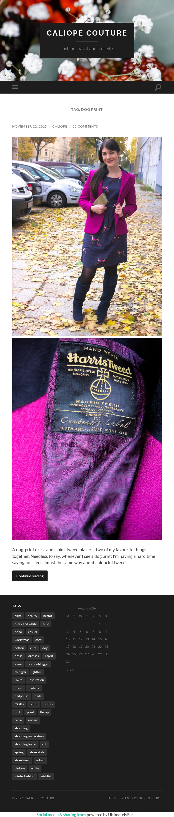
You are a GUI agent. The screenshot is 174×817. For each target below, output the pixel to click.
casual (32, 632)
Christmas (22, 640)
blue (46, 624)
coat (38, 640)
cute (33, 648)
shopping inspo (25, 744)
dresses (33, 656)
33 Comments (85, 126)
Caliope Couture (87, 33)
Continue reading (30, 576)
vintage (20, 768)
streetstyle (37, 752)
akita (18, 616)
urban (40, 760)
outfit (34, 704)
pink (18, 712)
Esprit (49, 656)
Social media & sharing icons (61, 814)
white (35, 768)
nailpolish (22, 696)
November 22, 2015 (29, 126)
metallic (34, 688)
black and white (26, 624)
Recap (44, 712)
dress (18, 656)
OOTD (19, 704)
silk (44, 744)
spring (19, 752)
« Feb (70, 670)
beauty (32, 616)
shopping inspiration (29, 736)
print (30, 712)
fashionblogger (38, 664)
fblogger (21, 672)
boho (18, 632)
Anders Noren (137, 798)
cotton (19, 648)
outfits (48, 704)
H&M (18, 680)
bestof (47, 616)
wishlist (46, 776)
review (33, 720)
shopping (21, 728)
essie (18, 664)
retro (18, 720)
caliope (59, 126)
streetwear (22, 760)
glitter (37, 672)
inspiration (36, 680)
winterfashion (24, 776)
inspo (18, 688)
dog (45, 648)
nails (38, 696)
